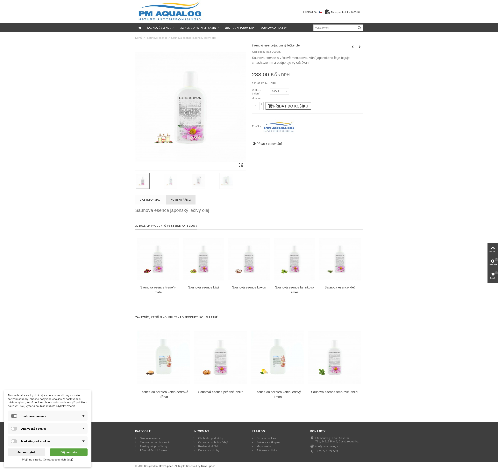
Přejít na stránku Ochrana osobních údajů (47, 459)
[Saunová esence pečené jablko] (220, 357)
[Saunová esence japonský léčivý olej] (190, 107)
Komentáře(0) (181, 199)
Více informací (150, 199)
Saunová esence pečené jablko (220, 392)
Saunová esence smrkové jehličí (334, 392)
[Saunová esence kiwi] (203, 259)
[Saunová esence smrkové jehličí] (334, 357)
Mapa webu (263, 446)
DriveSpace (166, 466)
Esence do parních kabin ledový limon (277, 394)
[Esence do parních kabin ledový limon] (277, 357)
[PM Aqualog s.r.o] (170, 11)
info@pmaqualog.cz (327, 446)
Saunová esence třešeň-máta (158, 290)
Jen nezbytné (26, 452)
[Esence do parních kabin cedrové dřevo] (163, 357)
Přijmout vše (68, 452)
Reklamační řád (207, 446)
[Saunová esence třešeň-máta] (158, 259)
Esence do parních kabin (198, 28)
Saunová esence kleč (340, 287)
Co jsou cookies (266, 438)
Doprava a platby (274, 28)
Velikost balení (256, 91)
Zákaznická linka (266, 450)
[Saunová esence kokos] (249, 259)
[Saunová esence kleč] (340, 259)
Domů (139, 37)
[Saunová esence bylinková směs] (294, 259)
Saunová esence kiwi (203, 287)
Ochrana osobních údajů (213, 442)
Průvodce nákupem (268, 442)
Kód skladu (259, 51)
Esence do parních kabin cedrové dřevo (163, 394)
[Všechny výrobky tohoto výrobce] (279, 126)
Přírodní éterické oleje (153, 450)
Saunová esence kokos (249, 287)
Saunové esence (159, 28)
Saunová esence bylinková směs (294, 290)
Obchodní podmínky (240, 28)
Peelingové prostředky (153, 446)
